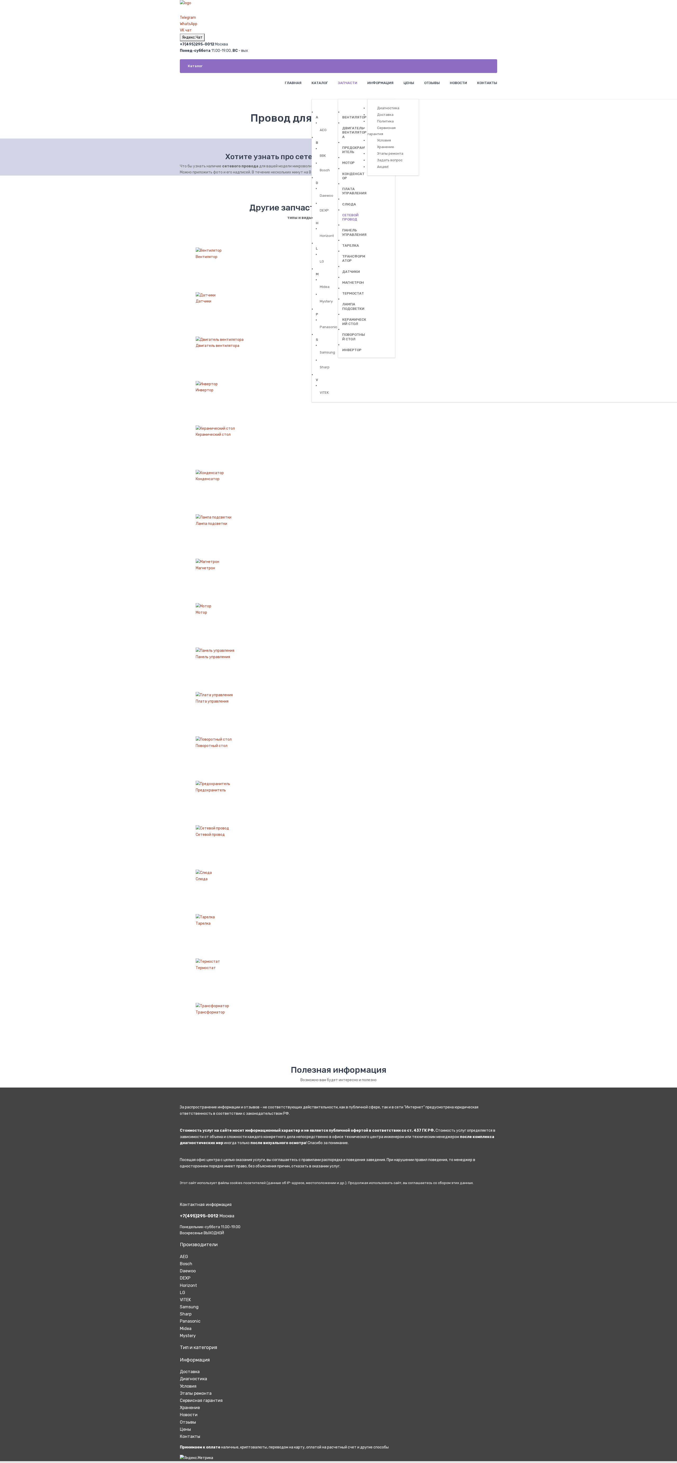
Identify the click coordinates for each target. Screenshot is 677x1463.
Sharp (185, 1314)
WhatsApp (188, 24)
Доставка (190, 1371)
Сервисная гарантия (201, 1400)
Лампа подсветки (211, 523)
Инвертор (204, 390)
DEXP (185, 1278)
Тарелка (203, 923)
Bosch (186, 1263)
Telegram (188, 17)
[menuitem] (292, 83)
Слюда (202, 879)
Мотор (201, 612)
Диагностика (193, 1378)
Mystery (188, 1335)
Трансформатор (210, 1012)
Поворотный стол (211, 746)
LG (182, 1292)
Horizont (188, 1285)
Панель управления (213, 657)
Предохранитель (211, 790)
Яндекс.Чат (192, 37)
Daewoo (188, 1270)
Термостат (206, 968)
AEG (184, 1256)
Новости (189, 1414)
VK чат (186, 30)
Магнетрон (205, 568)
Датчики (203, 301)
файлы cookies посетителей (242, 1183)
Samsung (189, 1306)
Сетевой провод (210, 834)
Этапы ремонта (196, 1393)
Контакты (190, 1436)
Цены (185, 1429)
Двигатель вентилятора (217, 345)
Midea (185, 1328)
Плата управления (212, 701)
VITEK (185, 1299)
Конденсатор (207, 479)
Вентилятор (206, 257)
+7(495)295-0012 (199, 1215)
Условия (188, 1386)
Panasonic (190, 1321)
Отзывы (188, 1422)
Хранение (190, 1407)
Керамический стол (213, 434)
